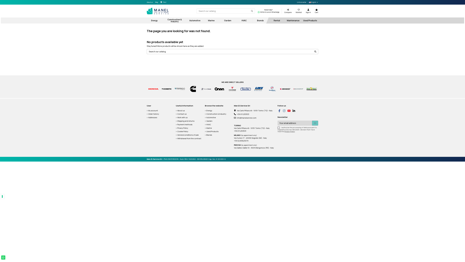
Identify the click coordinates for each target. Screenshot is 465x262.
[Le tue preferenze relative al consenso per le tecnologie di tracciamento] (2, 196)
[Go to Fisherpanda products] (206, 89)
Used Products (212, 131)
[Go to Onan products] (219, 89)
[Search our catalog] (252, 11)
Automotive (211, 117)
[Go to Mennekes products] (285, 89)
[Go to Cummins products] (193, 89)
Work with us (182, 117)
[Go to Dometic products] (166, 89)
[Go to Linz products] (259, 89)
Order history (153, 114)
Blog (156, 2)
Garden (209, 121)
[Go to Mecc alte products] (245, 89)
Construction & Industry (216, 114)
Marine (209, 128)
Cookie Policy (182, 131)
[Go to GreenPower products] (311, 89)
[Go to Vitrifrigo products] (180, 89)
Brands (209, 135)
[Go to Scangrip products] (298, 89)
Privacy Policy (182, 128)
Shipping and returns (185, 121)
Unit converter (301, 2)
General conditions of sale (188, 135)
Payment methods (184, 124)
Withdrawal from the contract (189, 138)
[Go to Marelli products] (272, 89)
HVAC (208, 124)
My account (153, 110)
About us (150, 2)
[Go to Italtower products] (232, 89)
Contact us (182, 114)
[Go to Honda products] (153, 89)
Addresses (152, 117)
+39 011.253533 (243, 114)
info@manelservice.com (246, 118)
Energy (209, 110)
